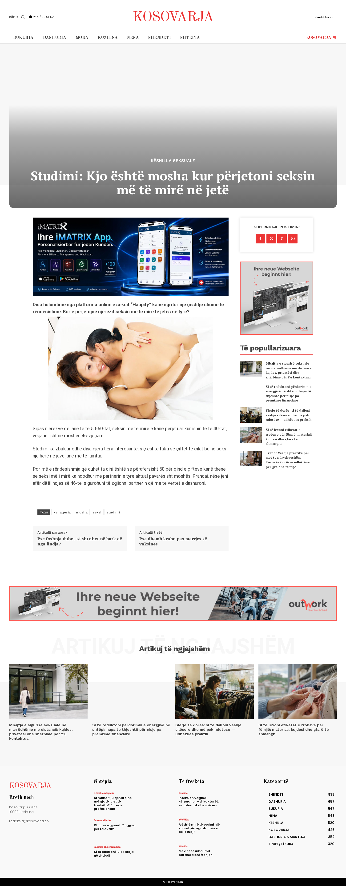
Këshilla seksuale (173, 161)
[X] (271, 238)
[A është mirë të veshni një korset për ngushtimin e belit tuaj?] (237, 828)
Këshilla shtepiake (104, 792)
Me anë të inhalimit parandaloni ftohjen (196, 853)
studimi (113, 512)
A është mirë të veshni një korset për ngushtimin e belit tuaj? (199, 828)
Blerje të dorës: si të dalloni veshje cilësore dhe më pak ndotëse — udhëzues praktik (288, 415)
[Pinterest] (282, 238)
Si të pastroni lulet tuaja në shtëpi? (114, 854)
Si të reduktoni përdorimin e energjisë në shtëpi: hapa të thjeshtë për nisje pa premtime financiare (288, 393)
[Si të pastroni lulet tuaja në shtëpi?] (152, 855)
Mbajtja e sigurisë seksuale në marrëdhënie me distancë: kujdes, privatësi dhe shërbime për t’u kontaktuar (289, 370)
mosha (82, 512)
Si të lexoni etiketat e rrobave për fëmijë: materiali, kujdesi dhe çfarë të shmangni (289, 436)
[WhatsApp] (293, 238)
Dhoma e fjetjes (102, 820)
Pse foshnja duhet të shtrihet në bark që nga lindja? (79, 541)
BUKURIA (184, 819)
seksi (97, 512)
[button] (18, 17)
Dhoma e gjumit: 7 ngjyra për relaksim (115, 827)
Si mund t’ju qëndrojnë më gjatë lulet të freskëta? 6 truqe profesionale (113, 803)
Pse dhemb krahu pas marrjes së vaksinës (173, 541)
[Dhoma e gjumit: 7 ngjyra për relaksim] (152, 829)
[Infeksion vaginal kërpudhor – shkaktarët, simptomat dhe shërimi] (237, 801)
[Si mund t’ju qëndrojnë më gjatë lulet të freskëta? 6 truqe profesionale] (152, 801)
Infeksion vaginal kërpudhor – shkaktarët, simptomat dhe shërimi (199, 801)
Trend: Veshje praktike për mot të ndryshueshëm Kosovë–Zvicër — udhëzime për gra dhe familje (288, 460)
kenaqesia (62, 512)
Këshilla (183, 792)
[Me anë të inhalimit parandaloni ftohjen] (237, 855)
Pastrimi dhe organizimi (107, 846)
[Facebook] (260, 238)
